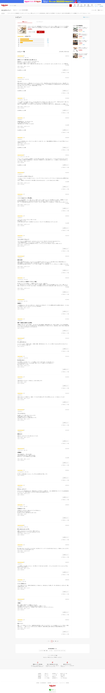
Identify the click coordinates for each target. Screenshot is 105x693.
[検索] (70, 5)
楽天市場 (2, 13)
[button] (78, 5)
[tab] (25, 21)
